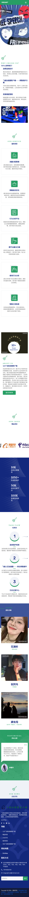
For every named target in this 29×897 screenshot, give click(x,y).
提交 (25, 878)
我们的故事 (9, 393)
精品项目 (5, 834)
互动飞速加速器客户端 (9, 844)
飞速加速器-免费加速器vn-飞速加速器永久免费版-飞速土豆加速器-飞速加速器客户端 (14, 892)
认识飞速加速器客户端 (9, 831)
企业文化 (5, 837)
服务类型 (5, 841)
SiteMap (5, 853)
